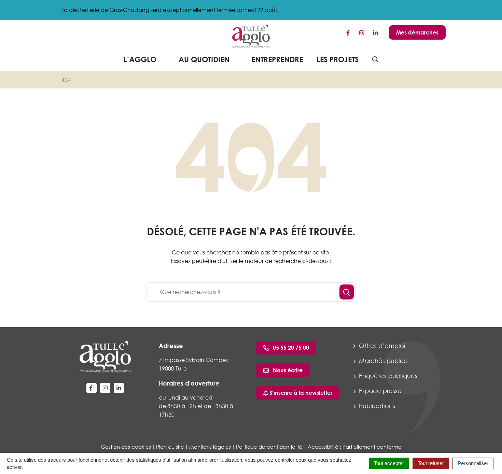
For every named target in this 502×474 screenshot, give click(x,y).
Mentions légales (210, 447)
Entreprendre (277, 59)
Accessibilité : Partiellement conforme (355, 447)
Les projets (338, 59)
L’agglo (140, 59)
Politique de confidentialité (269, 447)
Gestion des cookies (126, 447)
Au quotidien (204, 59)
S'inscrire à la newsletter (300, 392)
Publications (376, 405)
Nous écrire (287, 370)
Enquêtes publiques (387, 375)
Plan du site (170, 447)
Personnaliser (473, 463)
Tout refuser (431, 463)
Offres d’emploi (381, 345)
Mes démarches (417, 32)
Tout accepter (389, 463)
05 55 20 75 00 (290, 347)
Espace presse (379, 390)
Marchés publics (382, 360)
